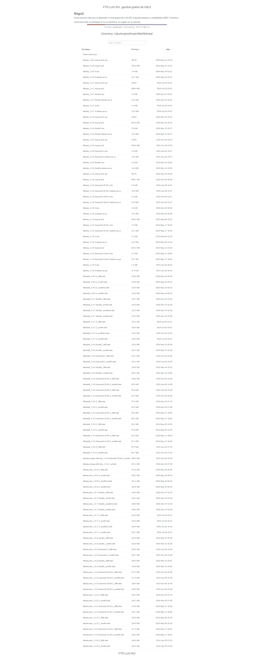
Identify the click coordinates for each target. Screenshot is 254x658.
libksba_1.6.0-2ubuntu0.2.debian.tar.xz (99, 157)
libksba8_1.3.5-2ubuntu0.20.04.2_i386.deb (101, 379)
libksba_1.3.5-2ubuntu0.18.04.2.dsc (98, 197)
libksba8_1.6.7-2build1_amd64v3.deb (99, 310)
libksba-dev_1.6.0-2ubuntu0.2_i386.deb (99, 549)
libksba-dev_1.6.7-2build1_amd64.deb (99, 509)
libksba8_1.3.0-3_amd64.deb (95, 453)
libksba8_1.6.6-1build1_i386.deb (96, 344)
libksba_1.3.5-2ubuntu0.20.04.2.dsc (98, 185)
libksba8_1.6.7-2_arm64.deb (95, 327)
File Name (86, 49)
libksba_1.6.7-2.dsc (91, 106)
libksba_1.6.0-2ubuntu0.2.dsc (95, 151)
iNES (165, 18)
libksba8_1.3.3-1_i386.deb (94, 424)
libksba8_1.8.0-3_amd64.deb (95, 293)
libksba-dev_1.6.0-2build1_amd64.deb (99, 566)
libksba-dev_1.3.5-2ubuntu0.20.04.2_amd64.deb (103, 578)
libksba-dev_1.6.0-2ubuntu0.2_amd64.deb (101, 555)
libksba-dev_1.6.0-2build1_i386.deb (98, 561)
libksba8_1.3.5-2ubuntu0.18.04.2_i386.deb (101, 390)
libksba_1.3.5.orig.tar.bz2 (93, 179)
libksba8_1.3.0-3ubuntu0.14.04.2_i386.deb (101, 436)
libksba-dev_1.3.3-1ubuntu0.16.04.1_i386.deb (102, 606)
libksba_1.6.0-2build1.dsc (93, 162)
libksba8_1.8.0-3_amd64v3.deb (96, 288)
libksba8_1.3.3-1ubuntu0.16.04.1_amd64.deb (102, 418)
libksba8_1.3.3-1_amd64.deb (95, 430)
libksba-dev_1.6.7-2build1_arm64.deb (99, 498)
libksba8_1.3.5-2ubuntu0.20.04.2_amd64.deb (102, 384)
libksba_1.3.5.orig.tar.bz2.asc (95, 174)
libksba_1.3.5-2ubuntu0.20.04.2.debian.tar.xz (102, 191)
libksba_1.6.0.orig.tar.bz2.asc (95, 140)
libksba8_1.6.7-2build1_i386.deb (96, 299)
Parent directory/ (90, 54)
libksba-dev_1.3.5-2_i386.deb (95, 595)
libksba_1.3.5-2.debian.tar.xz (95, 214)
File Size (135, 49)
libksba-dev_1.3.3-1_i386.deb (95, 618)
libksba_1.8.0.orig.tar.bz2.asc (95, 60)
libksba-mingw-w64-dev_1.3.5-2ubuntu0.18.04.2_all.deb (106, 458)
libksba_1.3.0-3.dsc (91, 265)
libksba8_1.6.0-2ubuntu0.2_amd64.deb (99, 362)
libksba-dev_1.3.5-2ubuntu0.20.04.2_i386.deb (102, 572)
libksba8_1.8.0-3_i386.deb (94, 276)
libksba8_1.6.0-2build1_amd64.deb (98, 373)
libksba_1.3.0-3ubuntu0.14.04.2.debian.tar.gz (102, 259)
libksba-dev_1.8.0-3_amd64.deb (96, 487)
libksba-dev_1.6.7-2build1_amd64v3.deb (100, 504)
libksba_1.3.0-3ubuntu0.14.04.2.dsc (98, 253)
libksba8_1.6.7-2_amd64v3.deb (96, 333)
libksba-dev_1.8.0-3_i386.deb (95, 470)
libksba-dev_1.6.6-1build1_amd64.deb (99, 544)
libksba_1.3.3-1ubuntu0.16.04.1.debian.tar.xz (102, 231)
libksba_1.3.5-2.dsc (91, 208)
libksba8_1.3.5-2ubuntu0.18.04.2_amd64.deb (102, 396)
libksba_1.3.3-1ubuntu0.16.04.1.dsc (98, 225)
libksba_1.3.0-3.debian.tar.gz (95, 271)
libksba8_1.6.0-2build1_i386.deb (96, 367)
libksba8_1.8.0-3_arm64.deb (95, 282)
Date (168, 49)
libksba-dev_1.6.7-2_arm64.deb (96, 521)
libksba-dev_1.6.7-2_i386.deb (95, 515)
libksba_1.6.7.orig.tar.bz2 (93, 88)
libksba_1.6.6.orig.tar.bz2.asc (95, 117)
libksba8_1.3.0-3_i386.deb (94, 447)
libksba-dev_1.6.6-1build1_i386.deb (98, 538)
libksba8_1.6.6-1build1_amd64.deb (98, 350)
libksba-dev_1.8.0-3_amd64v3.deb (97, 481)
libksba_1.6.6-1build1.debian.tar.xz (97, 134)
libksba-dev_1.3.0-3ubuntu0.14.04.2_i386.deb (102, 629)
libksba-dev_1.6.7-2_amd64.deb (96, 532)
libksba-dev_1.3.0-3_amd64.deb (96, 646)
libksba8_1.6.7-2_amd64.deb (95, 339)
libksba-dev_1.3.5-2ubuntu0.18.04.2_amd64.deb (103, 589)
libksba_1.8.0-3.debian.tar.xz (95, 77)
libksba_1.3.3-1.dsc (91, 236)
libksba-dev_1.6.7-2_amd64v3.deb (97, 527)
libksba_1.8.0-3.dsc (91, 71)
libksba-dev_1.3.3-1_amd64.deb (96, 623)
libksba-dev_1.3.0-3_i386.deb (95, 640)
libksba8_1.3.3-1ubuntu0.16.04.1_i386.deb (101, 413)
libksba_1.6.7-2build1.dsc (93, 94)
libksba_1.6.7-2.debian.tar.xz (95, 111)
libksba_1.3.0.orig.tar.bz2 (93, 248)
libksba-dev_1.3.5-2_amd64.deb (96, 601)
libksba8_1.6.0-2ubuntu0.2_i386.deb (98, 356)
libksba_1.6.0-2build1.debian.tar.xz (97, 168)
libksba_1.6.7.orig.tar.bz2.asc (95, 83)
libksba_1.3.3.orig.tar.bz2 (93, 219)
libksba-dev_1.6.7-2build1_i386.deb (98, 492)
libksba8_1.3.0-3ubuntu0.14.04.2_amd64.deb (102, 441)
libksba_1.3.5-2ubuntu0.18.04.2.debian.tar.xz (102, 202)
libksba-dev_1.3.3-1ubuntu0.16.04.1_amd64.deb (103, 612)
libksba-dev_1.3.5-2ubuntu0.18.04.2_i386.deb (102, 583)
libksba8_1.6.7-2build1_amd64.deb (98, 316)
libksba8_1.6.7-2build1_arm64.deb (97, 305)
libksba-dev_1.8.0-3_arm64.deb (96, 475)
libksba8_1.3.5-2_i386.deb (94, 401)
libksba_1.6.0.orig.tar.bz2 (93, 145)
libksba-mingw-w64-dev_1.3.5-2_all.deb (99, 464)
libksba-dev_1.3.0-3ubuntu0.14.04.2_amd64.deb (103, 635)
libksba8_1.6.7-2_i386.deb (94, 322)
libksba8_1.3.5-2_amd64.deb (95, 407)
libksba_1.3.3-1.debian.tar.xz (95, 242)
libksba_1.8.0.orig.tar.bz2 (93, 66)
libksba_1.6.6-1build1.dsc (93, 128)
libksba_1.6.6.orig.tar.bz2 (93, 123)
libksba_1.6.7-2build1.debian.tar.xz (97, 100)
